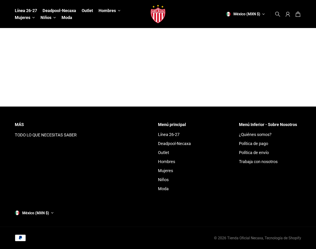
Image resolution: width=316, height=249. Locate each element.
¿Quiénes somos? (255, 134)
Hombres (166, 161)
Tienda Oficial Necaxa (245, 238)
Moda (163, 188)
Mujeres (165, 170)
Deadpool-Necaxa (174, 143)
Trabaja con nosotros (258, 161)
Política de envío (254, 152)
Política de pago (253, 143)
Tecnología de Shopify (283, 238)
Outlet (163, 152)
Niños (163, 179)
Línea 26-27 (169, 134)
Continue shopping (158, 80)
